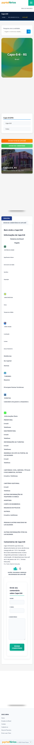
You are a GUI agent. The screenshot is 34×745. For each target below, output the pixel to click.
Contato (3, 724)
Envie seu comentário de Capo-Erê (14, 223)
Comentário (13, 617)
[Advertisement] (17, 96)
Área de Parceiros (6, 730)
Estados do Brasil (6, 721)
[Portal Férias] (8, 3)
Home (3, 718)
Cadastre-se (4, 727)
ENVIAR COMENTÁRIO (17, 647)
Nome (12, 598)
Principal (6, 218)
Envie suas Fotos (6, 733)
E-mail (12, 607)
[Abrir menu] (31, 3)
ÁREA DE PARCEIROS (27, 8)
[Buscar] (29, 32)
